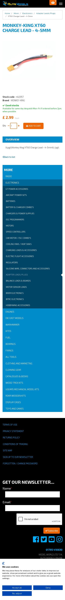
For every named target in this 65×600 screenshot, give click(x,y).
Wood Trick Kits (14, 382)
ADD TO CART (34, 126)
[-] (8, 126)
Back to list (9, 157)
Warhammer (12, 324)
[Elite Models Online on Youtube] (52, 541)
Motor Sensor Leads (16, 287)
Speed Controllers (15, 232)
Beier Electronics (15, 293)
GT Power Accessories (17, 189)
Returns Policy (11, 437)
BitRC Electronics (15, 299)
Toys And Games (15, 408)
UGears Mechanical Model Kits (22, 389)
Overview (12, 139)
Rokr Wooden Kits (16, 395)
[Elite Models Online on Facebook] (36, 541)
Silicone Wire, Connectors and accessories (28, 268)
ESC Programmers (15, 219)
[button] (53, 2)
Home (7, 13)
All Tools (11, 356)
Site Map (7, 450)
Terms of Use (10, 424)
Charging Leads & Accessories (21, 250)
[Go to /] (15, 3)
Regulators (12, 262)
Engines (10, 311)
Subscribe (53, 530)
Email (7, 502)
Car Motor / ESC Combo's (18, 238)
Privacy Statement (13, 431)
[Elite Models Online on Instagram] (59, 541)
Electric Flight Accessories (20, 256)
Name (7, 488)
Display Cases (13, 402)
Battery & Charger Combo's (20, 207)
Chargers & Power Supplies (20, 213)
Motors (10, 225)
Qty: (5, 125)
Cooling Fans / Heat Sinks (19, 244)
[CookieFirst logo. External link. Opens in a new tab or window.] (3, 563)
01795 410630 (54, 549)
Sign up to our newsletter (18, 457)
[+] (19, 126)
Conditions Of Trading (15, 444)
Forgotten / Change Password (20, 463)
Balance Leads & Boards (18, 281)
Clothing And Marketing (19, 363)
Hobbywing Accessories (18, 305)
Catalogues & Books (17, 376)
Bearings (11, 344)
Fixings (9, 350)
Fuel (8, 337)
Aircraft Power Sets (16, 195)
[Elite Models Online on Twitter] (44, 541)
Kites (8, 331)
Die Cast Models (14, 318)
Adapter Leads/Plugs (17, 274)
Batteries (10, 201)
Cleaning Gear (13, 369)
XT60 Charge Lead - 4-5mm (20, 16)
